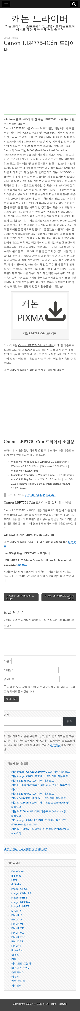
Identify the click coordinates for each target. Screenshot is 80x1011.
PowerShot (17, 950)
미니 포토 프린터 (21, 963)
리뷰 (14, 959)
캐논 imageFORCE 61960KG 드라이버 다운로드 (39, 776)
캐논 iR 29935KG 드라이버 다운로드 (32, 780)
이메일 (8, 670)
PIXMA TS (17, 945)
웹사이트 (9, 679)
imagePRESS (19, 897)
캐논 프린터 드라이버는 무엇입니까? (25, 848)
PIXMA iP (16, 915)
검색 (6, 714)
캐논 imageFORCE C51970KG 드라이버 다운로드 (40, 771)
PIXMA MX (17, 932)
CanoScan (17, 871)
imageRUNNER (20, 906)
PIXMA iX (16, 919)
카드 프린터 (18, 981)
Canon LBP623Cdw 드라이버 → (59, 597)
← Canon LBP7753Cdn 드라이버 (20, 597)
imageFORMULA (21, 893)
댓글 (7, 626)
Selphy (15, 954)
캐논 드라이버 (40, 18)
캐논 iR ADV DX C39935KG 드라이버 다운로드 (38, 798)
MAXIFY (16, 910)
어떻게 (15, 976)
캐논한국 (55, 744)
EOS (14, 880)
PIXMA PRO (18, 937)
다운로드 (21, 564)
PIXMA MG (17, 923)
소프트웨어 (17, 972)
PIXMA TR (17, 941)
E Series (16, 875)
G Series (16, 884)
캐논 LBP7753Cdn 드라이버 (40, 495)
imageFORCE (19, 888)
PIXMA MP (17, 928)
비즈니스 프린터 (11, 38)
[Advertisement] (40, 84)
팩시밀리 (16, 985)
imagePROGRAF (21, 902)
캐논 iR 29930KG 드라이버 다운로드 (32, 793)
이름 (7, 661)
